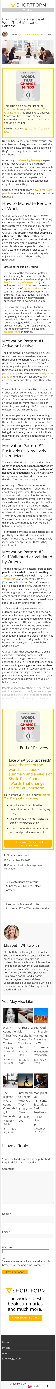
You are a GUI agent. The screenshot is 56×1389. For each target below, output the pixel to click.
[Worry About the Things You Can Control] (10, 1010)
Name (6, 1213)
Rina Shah (38, 1118)
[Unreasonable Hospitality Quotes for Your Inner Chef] (25, 1010)
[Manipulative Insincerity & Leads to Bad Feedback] (41, 1075)
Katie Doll (23, 1053)
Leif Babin (22, 285)
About (5, 1353)
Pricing (6, 1347)
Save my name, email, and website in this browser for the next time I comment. (26, 1263)
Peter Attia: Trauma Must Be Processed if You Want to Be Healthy (27, 908)
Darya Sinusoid (9, 1049)
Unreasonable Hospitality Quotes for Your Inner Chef (25, 1037)
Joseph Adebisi (9, 1122)
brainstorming (12, 331)
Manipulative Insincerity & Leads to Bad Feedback (41, 1102)
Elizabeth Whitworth (29, 34)
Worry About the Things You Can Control (10, 1035)
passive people (11, 373)
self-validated (10, 579)
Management (35, 865)
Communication (16, 865)
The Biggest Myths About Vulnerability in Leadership (10, 1104)
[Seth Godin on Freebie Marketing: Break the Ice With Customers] (41, 1010)
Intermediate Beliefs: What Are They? (25, 1098)
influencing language (30, 160)
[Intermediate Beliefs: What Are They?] (25, 1075)
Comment (9, 1168)
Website (7, 1247)
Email (6, 1232)
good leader (32, 288)
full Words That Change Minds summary (27, 796)
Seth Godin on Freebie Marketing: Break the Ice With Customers (41, 1037)
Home (5, 1342)
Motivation (10, 868)
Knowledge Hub (11, 1358)
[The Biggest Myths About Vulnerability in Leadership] (10, 1075)
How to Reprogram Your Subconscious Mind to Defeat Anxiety (23, 886)
